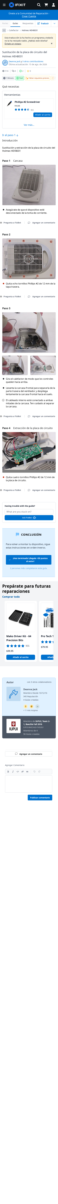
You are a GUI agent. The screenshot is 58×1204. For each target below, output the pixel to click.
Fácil (21, 78)
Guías (15, 23)
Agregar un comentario (29, 504)
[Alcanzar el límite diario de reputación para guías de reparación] (31, 706)
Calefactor (14, 30)
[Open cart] (46, 5)
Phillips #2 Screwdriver (27, 102)
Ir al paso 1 (9, 135)
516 (6, 71)
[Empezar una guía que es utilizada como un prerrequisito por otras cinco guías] (25, 706)
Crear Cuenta (29, 16)
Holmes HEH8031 (30, 30)
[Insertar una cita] (27, 772)
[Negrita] (8, 772)
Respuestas (28, 23)
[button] (39, 5)
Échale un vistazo (13, 43)
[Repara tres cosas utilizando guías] (37, 706)
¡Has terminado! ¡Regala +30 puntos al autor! (30, 560)
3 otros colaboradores (41, 682)
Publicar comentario (40, 797)
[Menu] (4, 4)
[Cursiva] (13, 772)
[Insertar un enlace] (22, 772)
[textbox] (28, 784)
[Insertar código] (17, 772)
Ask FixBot (27, 517)
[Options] (4, 30)
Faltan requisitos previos (39, 78)
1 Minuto (10, 78)
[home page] (17, 4)
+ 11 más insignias (30, 710)
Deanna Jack (14, 61)
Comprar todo (11, 596)
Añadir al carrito (42, 114)
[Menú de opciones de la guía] (54, 23)
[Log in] (53, 5)
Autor (10, 682)
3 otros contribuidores (32, 61)
